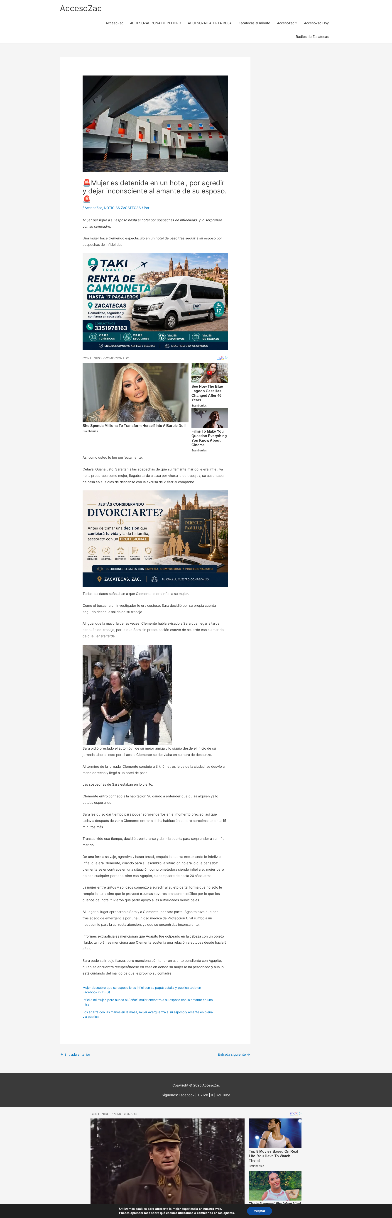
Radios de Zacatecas (312, 36)
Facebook (186, 1095)
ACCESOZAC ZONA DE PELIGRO (155, 23)
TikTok (202, 1095)
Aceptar (259, 1211)
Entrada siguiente (234, 1054)
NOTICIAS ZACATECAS (122, 208)
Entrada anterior (75, 1054)
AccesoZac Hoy (316, 23)
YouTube (223, 1095)
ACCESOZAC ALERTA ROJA (210, 23)
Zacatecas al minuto (254, 23)
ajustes (228, 1213)
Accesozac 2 (287, 23)
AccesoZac (81, 8)
